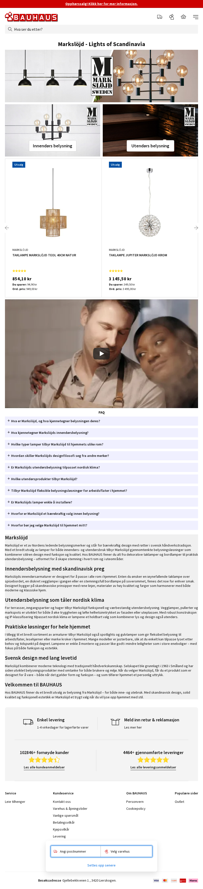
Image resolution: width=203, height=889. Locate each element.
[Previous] (7, 228)
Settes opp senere (101, 865)
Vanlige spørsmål (65, 815)
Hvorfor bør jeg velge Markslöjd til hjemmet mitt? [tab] (49, 525)
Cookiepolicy (136, 808)
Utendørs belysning (150, 146)
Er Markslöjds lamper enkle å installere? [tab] (41, 502)
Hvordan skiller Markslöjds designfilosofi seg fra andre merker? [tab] (60, 455)
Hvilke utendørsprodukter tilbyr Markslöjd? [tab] (44, 479)
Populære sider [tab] (186, 793)
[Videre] (196, 228)
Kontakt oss (62, 801)
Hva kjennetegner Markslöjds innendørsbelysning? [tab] (49, 432)
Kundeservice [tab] (63, 793)
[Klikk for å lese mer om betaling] (175, 881)
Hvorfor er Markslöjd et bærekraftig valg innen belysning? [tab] (55, 513)
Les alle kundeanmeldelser (44, 767)
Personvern (135, 801)
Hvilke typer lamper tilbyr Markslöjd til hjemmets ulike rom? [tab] (57, 444)
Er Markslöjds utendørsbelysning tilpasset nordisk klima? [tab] (55, 467)
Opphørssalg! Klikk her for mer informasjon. (101, 3)
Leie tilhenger (15, 801)
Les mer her (133, 727)
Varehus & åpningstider (70, 808)
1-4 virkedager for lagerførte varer (63, 727)
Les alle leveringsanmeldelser (153, 767)
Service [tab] (10, 793)
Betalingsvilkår (64, 822)
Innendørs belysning (52, 146)
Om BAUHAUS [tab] (136, 793)
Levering (59, 836)
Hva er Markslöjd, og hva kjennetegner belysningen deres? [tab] (55, 421)
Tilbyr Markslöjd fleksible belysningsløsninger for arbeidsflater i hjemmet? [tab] (69, 490)
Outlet (179, 801)
